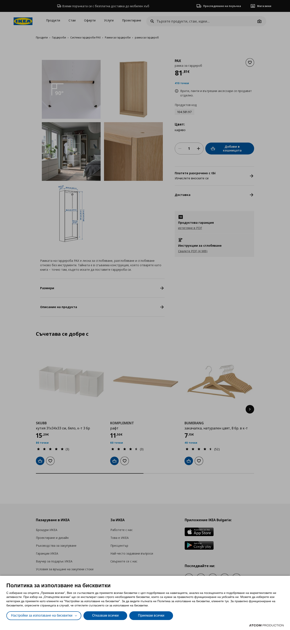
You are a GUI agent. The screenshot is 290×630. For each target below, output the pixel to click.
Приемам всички (151, 615)
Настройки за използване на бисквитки (41, 615)
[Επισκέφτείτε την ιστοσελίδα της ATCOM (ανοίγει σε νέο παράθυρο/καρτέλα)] (266, 625)
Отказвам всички (105, 615)
